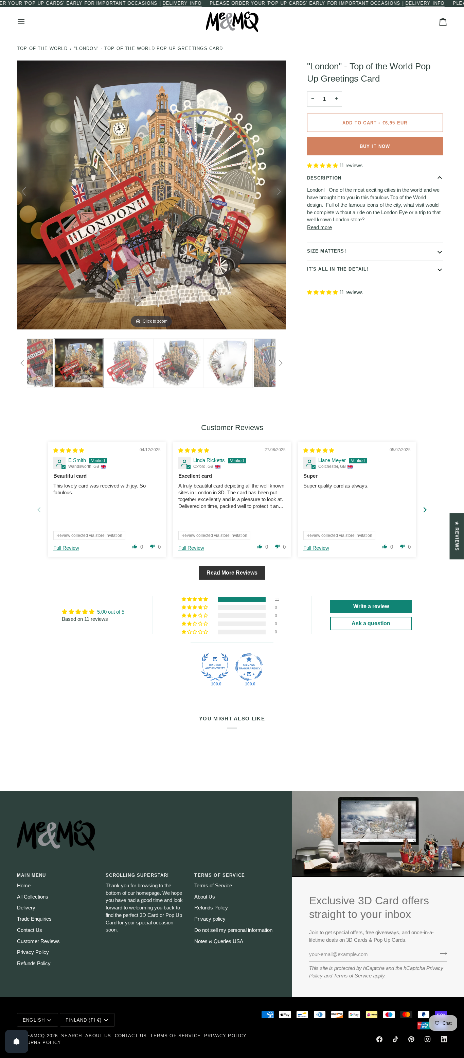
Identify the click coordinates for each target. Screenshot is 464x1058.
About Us (204, 897)
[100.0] (215, 667)
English (34, 1020)
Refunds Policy (34, 963)
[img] (68, 450)
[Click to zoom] (151, 194)
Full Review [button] (66, 548)
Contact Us (29, 930)
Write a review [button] (371, 606)
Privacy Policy (33, 952)
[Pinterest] (411, 1039)
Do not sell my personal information (233, 930)
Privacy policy (210, 919)
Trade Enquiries (34, 919)
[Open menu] (27, 22)
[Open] (16, 1041)
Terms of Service (353, 975)
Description (324, 178)
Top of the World (42, 48)
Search (71, 1035)
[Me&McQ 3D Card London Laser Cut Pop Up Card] (52, 363)
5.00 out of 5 (110, 612)
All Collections (32, 897)
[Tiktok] (395, 1039)
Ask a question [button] (371, 623)
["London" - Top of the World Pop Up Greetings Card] (101, 363)
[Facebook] (379, 1039)
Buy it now (375, 146)
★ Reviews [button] (457, 536)
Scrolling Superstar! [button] (137, 875)
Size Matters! (326, 251)
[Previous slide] (24, 191)
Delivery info (181, 3)
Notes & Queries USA (218, 941)
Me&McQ (33, 1035)
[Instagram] (428, 1039)
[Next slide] (279, 191)
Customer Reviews (38, 941)
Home (24, 885)
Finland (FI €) (84, 1020)
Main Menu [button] (31, 875)
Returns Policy (39, 1042)
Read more (319, 227)
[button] (323, 165)
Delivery (26, 907)
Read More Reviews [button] (232, 573)
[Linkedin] (444, 1039)
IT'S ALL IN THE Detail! (338, 268)
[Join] (441, 953)
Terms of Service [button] (219, 875)
